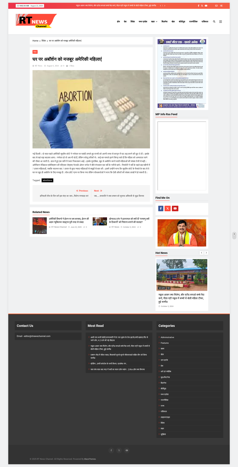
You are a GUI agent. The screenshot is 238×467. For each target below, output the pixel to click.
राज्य (162, 406)
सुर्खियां (163, 434)
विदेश (133, 21)
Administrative (167, 337)
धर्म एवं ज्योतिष (166, 371)
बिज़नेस (164, 21)
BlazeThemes (90, 459)
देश (125, 21)
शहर (153, 21)
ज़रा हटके (162, 288)
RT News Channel (59, 227)
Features (165, 343)
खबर (162, 348)
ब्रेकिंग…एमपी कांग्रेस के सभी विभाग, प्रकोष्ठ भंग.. (109, 363)
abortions (47, 180)
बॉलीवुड (182, 21)
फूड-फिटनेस (165, 377)
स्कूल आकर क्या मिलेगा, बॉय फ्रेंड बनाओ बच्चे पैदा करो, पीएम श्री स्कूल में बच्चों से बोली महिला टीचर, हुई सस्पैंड (116, 6)
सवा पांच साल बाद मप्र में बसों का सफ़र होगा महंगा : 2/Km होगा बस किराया (118, 369)
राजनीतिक (193, 21)
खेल (173, 21)
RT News (38, 66)
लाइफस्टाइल (165, 417)
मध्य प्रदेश (143, 21)
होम (118, 21)
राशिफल (205, 21)
